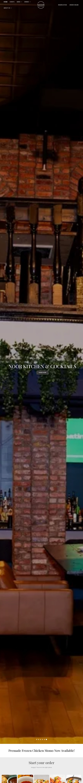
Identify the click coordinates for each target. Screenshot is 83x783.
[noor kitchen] (41, 5)
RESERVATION (62, 5)
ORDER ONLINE (73, 5)
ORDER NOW (42, 372)
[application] (11, 8)
